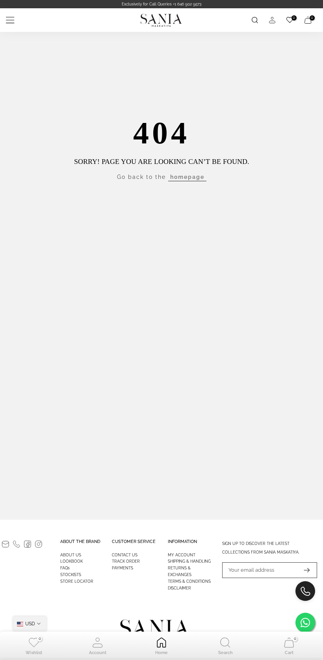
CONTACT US (124, 555)
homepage (187, 177)
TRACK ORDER (126, 561)
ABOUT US (70, 555)
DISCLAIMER (179, 588)
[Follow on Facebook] (27, 544)
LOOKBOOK (71, 561)
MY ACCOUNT (181, 555)
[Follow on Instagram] (38, 544)
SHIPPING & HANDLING (189, 561)
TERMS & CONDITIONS (189, 581)
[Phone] (16, 544)
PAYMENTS (122, 568)
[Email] (5, 544)
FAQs (65, 568)
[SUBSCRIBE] (303, 570)
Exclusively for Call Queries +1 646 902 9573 (161, 4)
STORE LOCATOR (76, 581)
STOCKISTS (70, 575)
